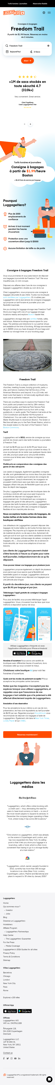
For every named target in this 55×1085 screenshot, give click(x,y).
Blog (5, 917)
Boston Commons (11, 427)
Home (5, 903)
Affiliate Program (10, 928)
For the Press (8, 942)
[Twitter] (7, 1058)
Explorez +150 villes (11, 997)
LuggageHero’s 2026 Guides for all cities (20, 949)
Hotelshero (8, 924)
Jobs (8, 913)
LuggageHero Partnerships (17, 931)
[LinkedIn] (19, 1058)
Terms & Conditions (11, 956)
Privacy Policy (9, 953)
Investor (9, 910)
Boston (31, 314)
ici (31, 670)
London (6, 979)
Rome (5, 990)
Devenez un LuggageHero (14, 921)
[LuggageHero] (14, 14)
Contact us (8, 1052)
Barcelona (7, 972)
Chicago (6, 976)
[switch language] (44, 12)
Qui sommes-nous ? (11, 906)
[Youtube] (15, 1058)
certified (33, 318)
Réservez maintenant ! (27, 734)
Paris (5, 987)
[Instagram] (11, 1058)
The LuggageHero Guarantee (18, 938)
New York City (9, 983)
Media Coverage (13, 946)
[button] (49, 1079)
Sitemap (6, 960)
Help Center (8, 935)
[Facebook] (3, 1058)
